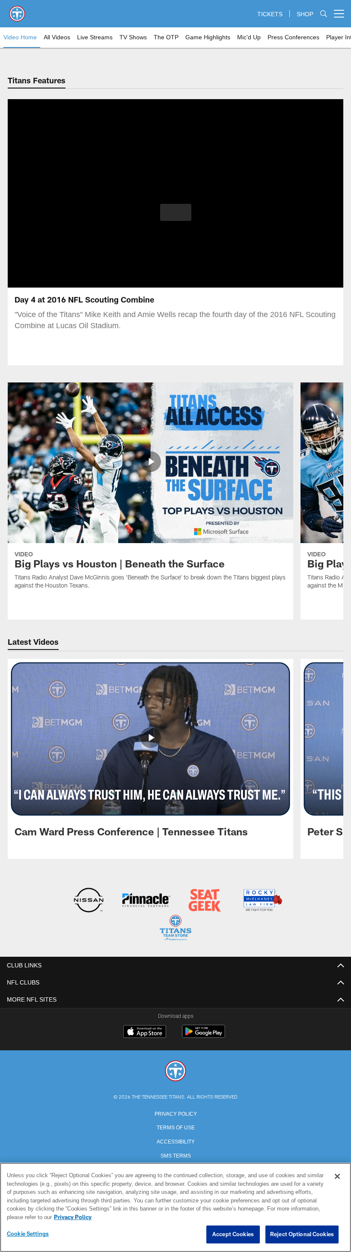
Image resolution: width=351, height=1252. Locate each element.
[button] (175, 212)
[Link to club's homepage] (17, 10)
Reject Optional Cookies (302, 1234)
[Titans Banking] (147, 901)
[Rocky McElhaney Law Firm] (262, 901)
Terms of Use (175, 1126)
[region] (175, 1207)
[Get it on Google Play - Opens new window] (204, 1034)
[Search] (323, 14)
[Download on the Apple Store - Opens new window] (145, 1031)
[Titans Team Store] (175, 928)
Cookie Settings (28, 1234)
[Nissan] (88, 901)
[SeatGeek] (204, 901)
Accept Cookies (233, 1234)
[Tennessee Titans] (175, 1070)
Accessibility (175, 1140)
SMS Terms (175, 1154)
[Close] (337, 1176)
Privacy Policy (175, 1112)
